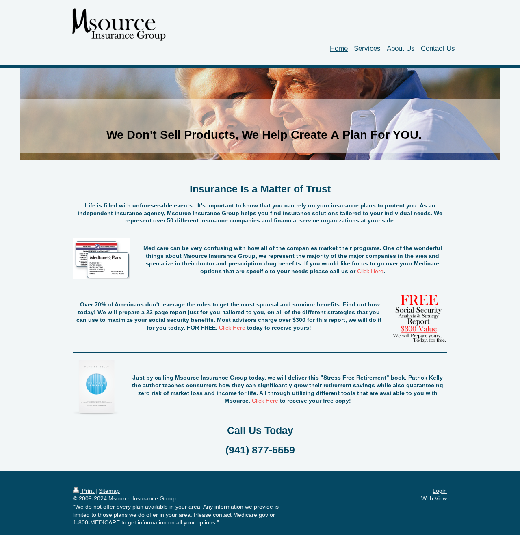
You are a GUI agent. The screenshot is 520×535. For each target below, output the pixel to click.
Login (440, 491)
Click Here (370, 271)
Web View (434, 498)
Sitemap (109, 491)
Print (87, 491)
